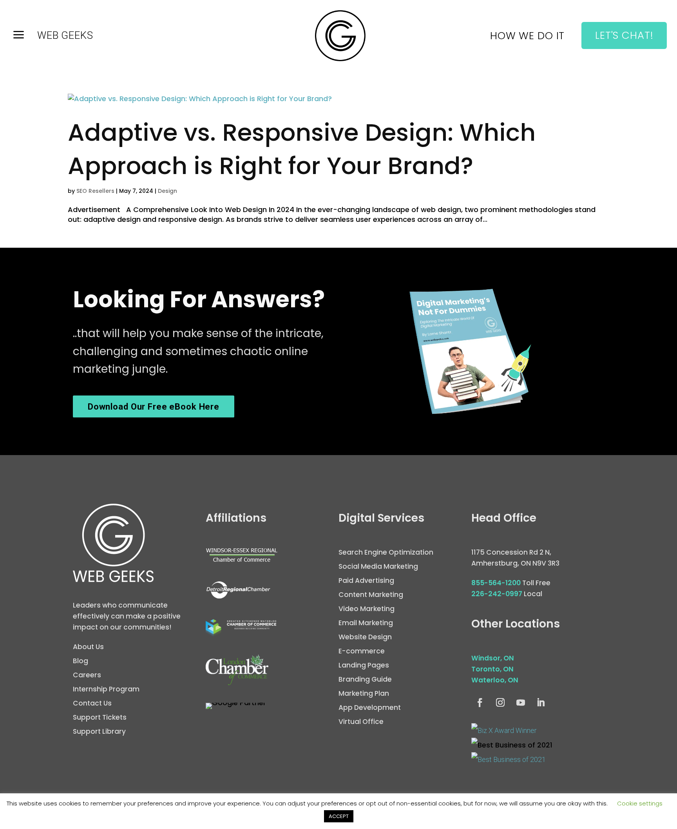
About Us (88, 646)
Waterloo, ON (494, 680)
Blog (80, 661)
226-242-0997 (496, 594)
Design (167, 191)
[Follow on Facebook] (480, 702)
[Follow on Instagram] (500, 702)
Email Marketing (365, 623)
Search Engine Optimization (385, 552)
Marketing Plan (363, 693)
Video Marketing (366, 608)
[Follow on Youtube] (520, 702)
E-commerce (361, 651)
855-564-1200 (496, 583)
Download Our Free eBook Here (153, 407)
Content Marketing (370, 594)
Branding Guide (365, 679)
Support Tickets (100, 717)
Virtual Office (361, 721)
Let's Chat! (624, 35)
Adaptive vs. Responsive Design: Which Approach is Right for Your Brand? (302, 149)
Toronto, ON (492, 669)
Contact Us (92, 703)
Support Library (99, 731)
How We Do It (527, 37)
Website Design (365, 637)
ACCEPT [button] (339, 816)
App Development (369, 707)
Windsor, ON (492, 658)
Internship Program (106, 689)
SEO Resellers (95, 191)
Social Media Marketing (378, 566)
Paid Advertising (366, 580)
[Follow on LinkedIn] (541, 702)
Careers (87, 675)
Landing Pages (363, 665)
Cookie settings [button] (640, 803)
